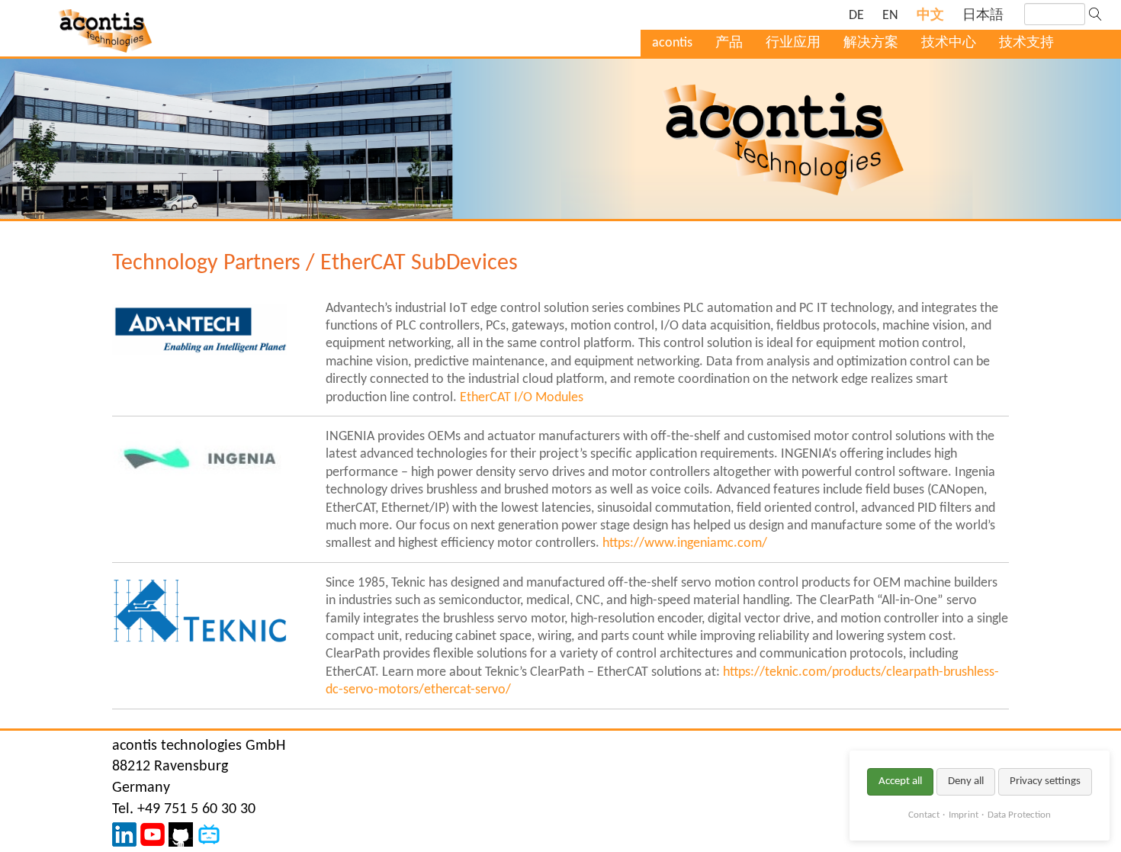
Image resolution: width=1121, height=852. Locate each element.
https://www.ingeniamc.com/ (684, 543)
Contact (924, 815)
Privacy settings (1045, 781)
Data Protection (1019, 815)
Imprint (963, 815)
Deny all (966, 781)
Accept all (900, 781)
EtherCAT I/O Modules (521, 398)
